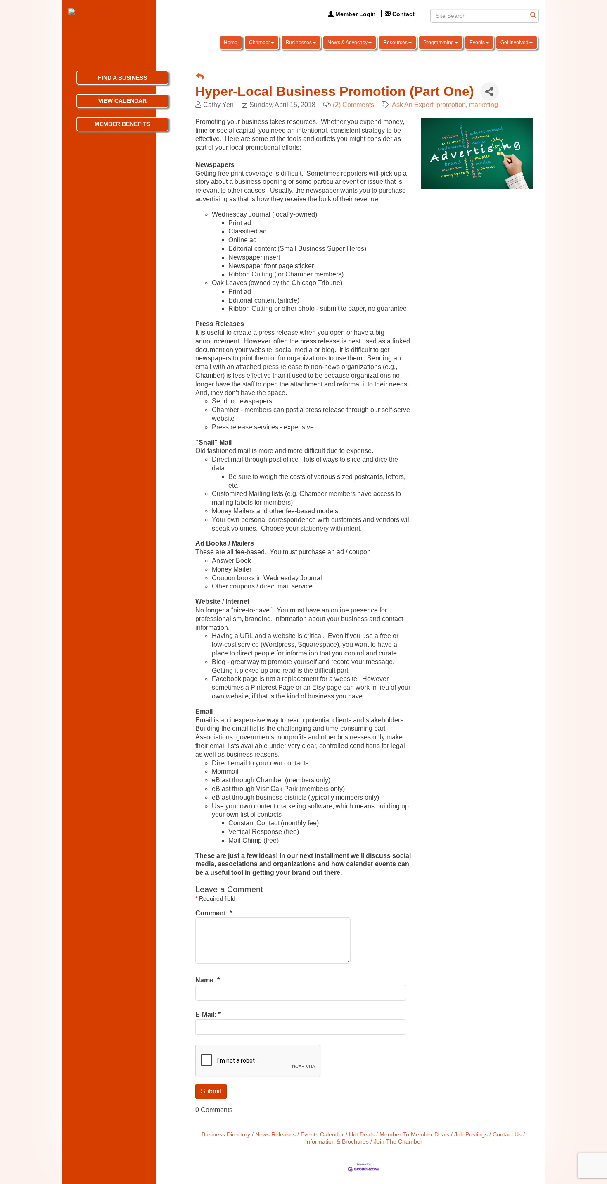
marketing (483, 104)
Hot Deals (362, 1135)
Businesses (299, 42)
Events (477, 42)
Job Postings (471, 1135)
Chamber (259, 42)
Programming (438, 42)
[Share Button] (489, 91)
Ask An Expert (412, 104)
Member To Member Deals (414, 1135)
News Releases (275, 1135)
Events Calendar (322, 1135)
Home (230, 42)
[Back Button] (200, 77)
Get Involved (514, 42)
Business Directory (226, 1135)
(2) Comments (353, 104)
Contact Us (507, 1135)
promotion (451, 104)
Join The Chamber (398, 1142)
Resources (395, 42)
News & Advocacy (347, 42)
